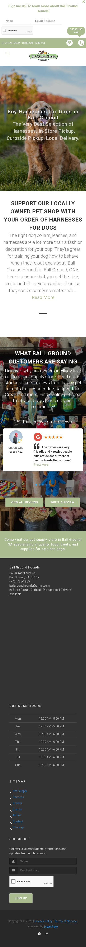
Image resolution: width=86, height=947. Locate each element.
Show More (41, 464)
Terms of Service (65, 921)
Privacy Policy (43, 921)
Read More (43, 297)
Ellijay (66, 370)
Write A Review (62, 502)
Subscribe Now (76, 30)
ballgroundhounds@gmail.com (29, 585)
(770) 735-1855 (19, 581)
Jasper (62, 388)
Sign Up (21, 898)
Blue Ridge (43, 388)
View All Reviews (24, 502)
